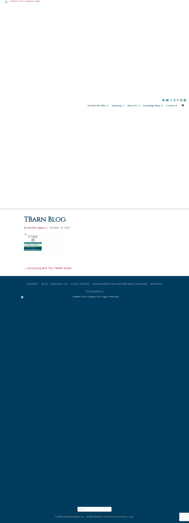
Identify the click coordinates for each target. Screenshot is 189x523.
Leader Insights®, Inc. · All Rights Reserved (82, 517)
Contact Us (172, 105)
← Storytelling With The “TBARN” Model (47, 268)
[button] (108, 106)
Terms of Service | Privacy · (116, 517)
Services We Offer (97, 105)
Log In (131, 517)
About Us (132, 105)
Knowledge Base (151, 105)
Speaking (116, 105)
